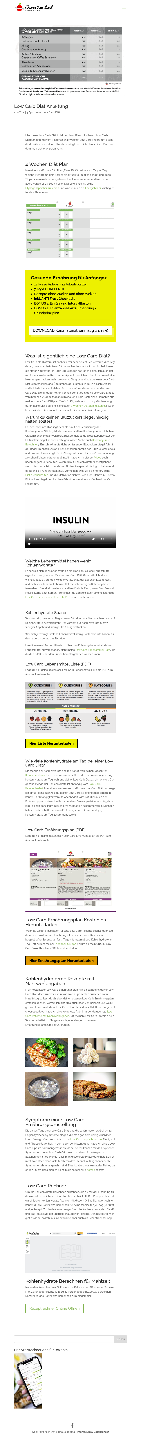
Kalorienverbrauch (36, 775)
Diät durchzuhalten (36, 475)
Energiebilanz (93, 188)
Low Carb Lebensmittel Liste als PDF (47, 597)
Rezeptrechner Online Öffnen (54, 1308)
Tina (21, 112)
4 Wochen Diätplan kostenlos (88, 405)
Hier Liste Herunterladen (51, 743)
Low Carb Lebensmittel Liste (92, 649)
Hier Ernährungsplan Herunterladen (61, 960)
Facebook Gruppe (65, 944)
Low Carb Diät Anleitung (41, 106)
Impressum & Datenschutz (93, 1431)
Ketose (91, 1169)
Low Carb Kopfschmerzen (86, 1139)
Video (97, 457)
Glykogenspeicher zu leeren (42, 188)
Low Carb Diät (51, 112)
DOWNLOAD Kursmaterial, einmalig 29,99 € (70, 330)
